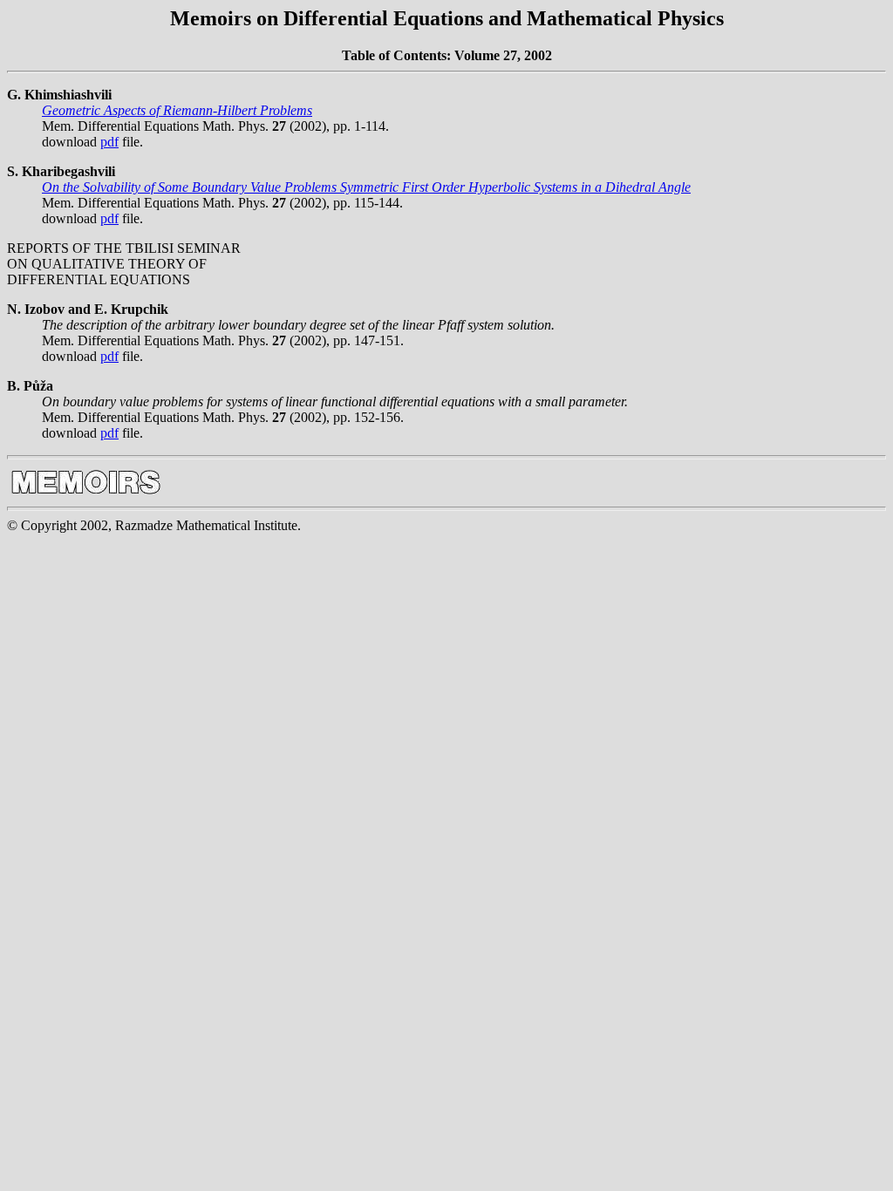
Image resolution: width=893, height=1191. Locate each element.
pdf (109, 141)
